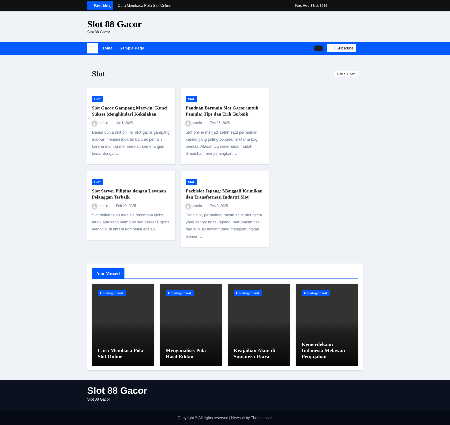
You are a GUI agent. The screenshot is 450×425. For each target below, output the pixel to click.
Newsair (238, 418)
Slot (97, 99)
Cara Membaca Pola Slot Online (120, 353)
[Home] (92, 48)
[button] (361, 48)
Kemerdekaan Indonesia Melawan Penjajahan (323, 350)
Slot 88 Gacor (114, 24)
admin (104, 123)
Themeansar (261, 418)
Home (106, 48)
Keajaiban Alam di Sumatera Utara (254, 353)
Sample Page (132, 48)
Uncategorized (111, 293)
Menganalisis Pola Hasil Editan (186, 353)
